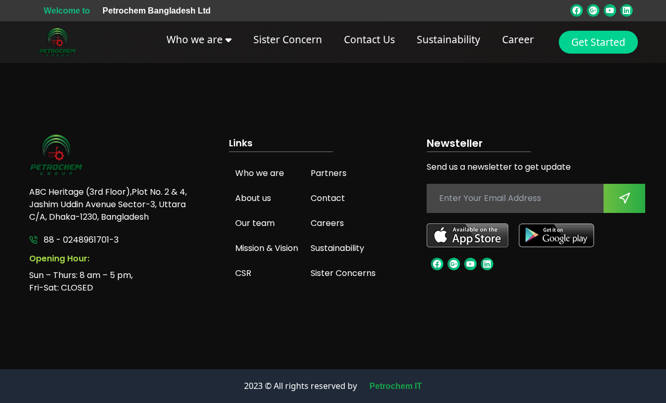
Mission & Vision (266, 248)
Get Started (598, 42)
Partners (329, 173)
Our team (255, 223)
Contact (328, 198)
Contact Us (369, 39)
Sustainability (448, 39)
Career (518, 39)
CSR (243, 273)
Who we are (195, 39)
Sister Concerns (343, 273)
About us (253, 198)
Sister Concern (287, 39)
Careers (327, 223)
